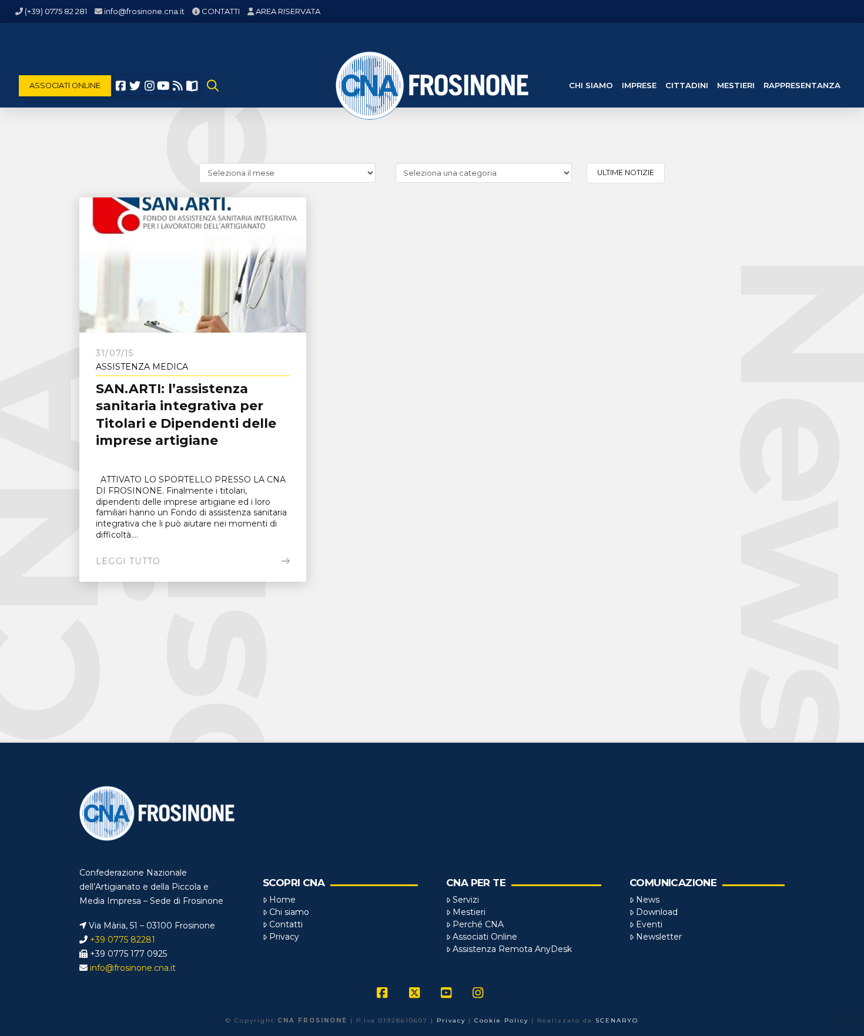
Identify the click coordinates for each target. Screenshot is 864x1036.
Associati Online (485, 936)
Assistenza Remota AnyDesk (512, 949)
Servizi (466, 899)
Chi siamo (289, 912)
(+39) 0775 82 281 (56, 11)
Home (282, 899)
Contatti (286, 924)
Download (657, 912)
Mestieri (469, 912)
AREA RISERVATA (288, 11)
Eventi (649, 924)
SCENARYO (616, 1020)
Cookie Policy (501, 1020)
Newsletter (659, 936)
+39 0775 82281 (122, 939)
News (647, 899)
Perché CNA (478, 924)
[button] (213, 86)
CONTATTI (221, 11)
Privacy (284, 936)
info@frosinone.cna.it (144, 11)
